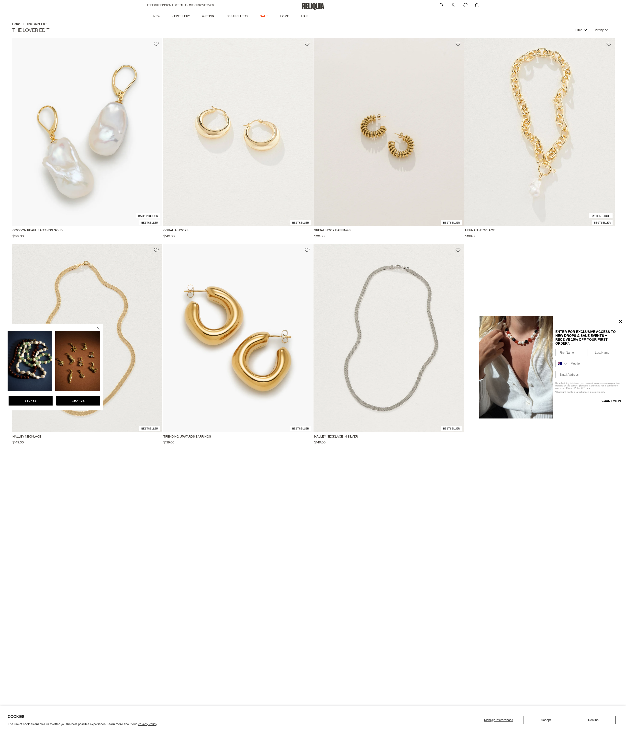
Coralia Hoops (176, 230)
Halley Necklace (26, 436)
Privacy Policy (147, 724)
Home (16, 24)
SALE (264, 16)
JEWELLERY (181, 16)
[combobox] (562, 363)
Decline (593, 720)
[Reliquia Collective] (313, 6)
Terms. (587, 388)
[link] (30, 361)
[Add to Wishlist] (156, 44)
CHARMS (78, 400)
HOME (284, 16)
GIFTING (208, 16)
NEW (156, 16)
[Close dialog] (98, 328)
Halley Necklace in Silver (336, 436)
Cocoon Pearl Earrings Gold (37, 230)
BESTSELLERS (237, 16)
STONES (31, 400)
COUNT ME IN (611, 401)
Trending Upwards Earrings (187, 436)
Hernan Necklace (480, 230)
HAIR (304, 16)
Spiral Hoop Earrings (332, 230)
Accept (546, 720)
